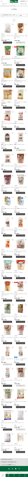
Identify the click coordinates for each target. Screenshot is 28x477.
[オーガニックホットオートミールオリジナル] (20, 286)
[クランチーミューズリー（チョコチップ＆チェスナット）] (7, 286)
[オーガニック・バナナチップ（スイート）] (7, 438)
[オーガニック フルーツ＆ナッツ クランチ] (7, 351)
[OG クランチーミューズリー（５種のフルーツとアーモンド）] (7, 51)
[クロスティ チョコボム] (20, 265)
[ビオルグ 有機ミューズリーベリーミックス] (20, 201)
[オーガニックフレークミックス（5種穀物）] (20, 222)
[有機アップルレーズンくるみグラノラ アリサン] (7, 137)
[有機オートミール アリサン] (20, 116)
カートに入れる (8, 42)
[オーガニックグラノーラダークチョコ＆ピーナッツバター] (20, 158)
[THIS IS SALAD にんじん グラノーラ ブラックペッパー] (20, 73)
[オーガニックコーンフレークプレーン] (20, 394)
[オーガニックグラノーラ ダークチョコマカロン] (20, 180)
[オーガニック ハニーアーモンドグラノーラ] (7, 330)
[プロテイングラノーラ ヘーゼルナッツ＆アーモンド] (20, 94)
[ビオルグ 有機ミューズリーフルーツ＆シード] (7, 201)
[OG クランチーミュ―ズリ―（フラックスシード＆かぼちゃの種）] (7, 394)
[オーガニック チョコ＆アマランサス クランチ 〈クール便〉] (20, 351)
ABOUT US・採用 (23, 3)
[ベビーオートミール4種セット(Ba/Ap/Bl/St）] (7, 94)
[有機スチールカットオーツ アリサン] (7, 158)
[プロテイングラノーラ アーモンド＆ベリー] (7, 116)
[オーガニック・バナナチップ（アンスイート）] (7, 28)
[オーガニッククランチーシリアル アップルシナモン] (20, 244)
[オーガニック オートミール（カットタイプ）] (7, 244)
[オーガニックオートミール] (20, 415)
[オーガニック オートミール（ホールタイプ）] (7, 222)
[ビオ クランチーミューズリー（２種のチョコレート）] (20, 28)
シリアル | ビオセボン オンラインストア (14, 1)
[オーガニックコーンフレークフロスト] (7, 415)
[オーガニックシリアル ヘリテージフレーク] (20, 309)
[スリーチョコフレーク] (20, 372)
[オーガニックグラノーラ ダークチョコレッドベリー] (7, 180)
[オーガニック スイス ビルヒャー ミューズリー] (7, 372)
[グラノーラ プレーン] (20, 438)
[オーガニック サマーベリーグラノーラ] (20, 330)
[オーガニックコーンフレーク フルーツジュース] (7, 309)
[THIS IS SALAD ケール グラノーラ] (20, 51)
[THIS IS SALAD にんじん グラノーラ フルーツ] (7, 73)
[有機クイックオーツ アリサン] (20, 137)
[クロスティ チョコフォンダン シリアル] (7, 265)
